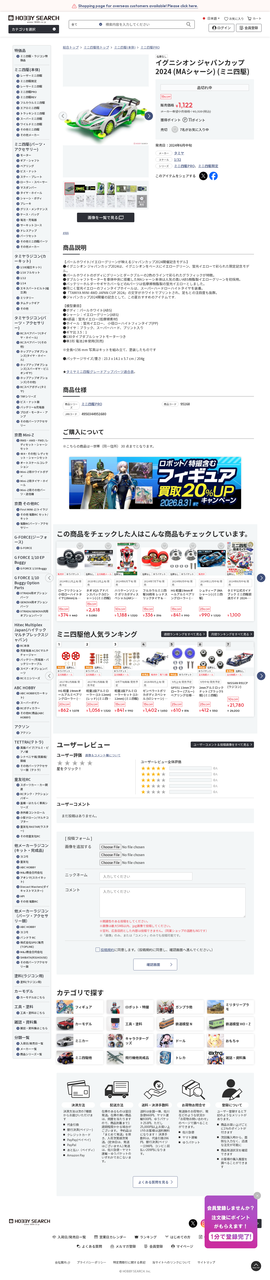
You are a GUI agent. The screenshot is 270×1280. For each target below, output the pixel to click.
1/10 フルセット (30, 272)
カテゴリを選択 (23, 29)
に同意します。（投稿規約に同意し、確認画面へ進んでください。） (158, 950)
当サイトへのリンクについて (171, 1262)
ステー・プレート (31, 177)
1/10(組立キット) (31, 267)
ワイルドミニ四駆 (31, 124)
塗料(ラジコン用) (31, 982)
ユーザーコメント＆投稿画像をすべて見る (221, 744)
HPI (22, 896)
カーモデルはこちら (32, 997)
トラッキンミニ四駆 (32, 113)
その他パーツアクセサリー (33, 423)
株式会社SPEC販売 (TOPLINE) (32, 944)
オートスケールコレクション (34, 465)
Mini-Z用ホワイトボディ (34, 474)
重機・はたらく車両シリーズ (34, 805)
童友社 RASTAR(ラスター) (34, 829)
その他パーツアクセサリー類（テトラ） (33, 768)
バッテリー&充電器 (32, 407)
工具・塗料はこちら (32, 1013)
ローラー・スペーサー (33, 182)
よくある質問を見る (153, 1182)
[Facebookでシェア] (213, 176)
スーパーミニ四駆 (31, 119)
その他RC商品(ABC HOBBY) (32, 715)
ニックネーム (76, 874)
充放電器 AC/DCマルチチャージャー (34, 652)
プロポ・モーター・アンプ (34, 414)
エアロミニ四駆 (29, 108)
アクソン (25, 733)
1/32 (177, 159)
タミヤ (179, 152)
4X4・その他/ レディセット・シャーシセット (34, 456)
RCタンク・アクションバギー (34, 796)
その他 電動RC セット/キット (34, 516)
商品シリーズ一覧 (31, 1054)
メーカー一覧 (28, 1049)
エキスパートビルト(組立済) (34, 290)
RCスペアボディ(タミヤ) (33, 389)
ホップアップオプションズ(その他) (34, 380)
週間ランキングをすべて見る (183, 634)
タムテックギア (29, 303)
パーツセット (28, 236)
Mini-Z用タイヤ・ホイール (34, 483)
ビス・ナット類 (29, 402)
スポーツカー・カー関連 (34, 787)
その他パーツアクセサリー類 (33, 964)
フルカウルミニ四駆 (32, 103)
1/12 (23, 278)
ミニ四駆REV (28, 97)
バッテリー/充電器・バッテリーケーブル (34, 662)
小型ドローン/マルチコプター (34, 820)
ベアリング (27, 166)
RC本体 (24, 646)
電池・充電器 (28, 220)
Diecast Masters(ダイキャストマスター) (34, 889)
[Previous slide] (63, 116)
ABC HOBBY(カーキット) (34, 695)
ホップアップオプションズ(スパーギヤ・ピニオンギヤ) (34, 369)
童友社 (24, 862)
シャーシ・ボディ (31, 198)
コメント (72, 889)
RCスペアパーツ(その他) (33, 344)
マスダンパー (28, 187)
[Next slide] (148, 116)
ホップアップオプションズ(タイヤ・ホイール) (34, 355)
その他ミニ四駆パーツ (34, 241)
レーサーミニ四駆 (31, 86)
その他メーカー (29, 135)
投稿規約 (107, 949)
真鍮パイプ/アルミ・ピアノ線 (34, 750)
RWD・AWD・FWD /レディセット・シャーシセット (34, 444)
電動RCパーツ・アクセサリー (34, 526)
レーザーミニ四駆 (31, 76)
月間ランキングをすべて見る (230, 634)
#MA (66, 233)
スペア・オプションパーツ (33, 671)
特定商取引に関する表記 (129, 1262)
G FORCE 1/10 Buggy (33, 568)
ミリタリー (27, 298)
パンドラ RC (28, 937)
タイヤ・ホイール (31, 193)
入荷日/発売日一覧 (31, 1043)
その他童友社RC (30, 836)
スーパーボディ (29, 703)
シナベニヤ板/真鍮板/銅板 (33, 759)
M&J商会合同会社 (31, 872)
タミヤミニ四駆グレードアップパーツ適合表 (100, 371)
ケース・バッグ (29, 214)
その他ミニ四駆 (29, 129)
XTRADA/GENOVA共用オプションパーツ (34, 613)
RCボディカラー (30, 708)
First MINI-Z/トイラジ (34, 509)
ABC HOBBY (28, 867)
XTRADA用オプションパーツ (33, 595)
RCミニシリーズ (30, 678)
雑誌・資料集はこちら (34, 1028)
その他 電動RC (29, 901)
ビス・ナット (28, 171)
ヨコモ (24, 856)
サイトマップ (206, 1262)
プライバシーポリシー (91, 1262)
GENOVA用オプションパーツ (34, 604)
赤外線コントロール (32, 812)
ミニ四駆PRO (28, 92)
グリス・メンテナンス (34, 209)
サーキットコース (31, 225)
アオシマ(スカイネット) (33, 880)
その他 (24, 308)
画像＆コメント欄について (103, 755)
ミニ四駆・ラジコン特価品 (34, 58)
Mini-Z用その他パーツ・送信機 (32, 492)
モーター (25, 155)
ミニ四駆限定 (28, 81)
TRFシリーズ (28, 396)
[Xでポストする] (203, 176)
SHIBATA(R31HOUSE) (33, 957)
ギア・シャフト (29, 160)
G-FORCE (26, 548)
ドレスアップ (28, 231)
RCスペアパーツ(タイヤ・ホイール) (33, 335)
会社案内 (61, 1262)
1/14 (23, 283)
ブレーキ (25, 204)
